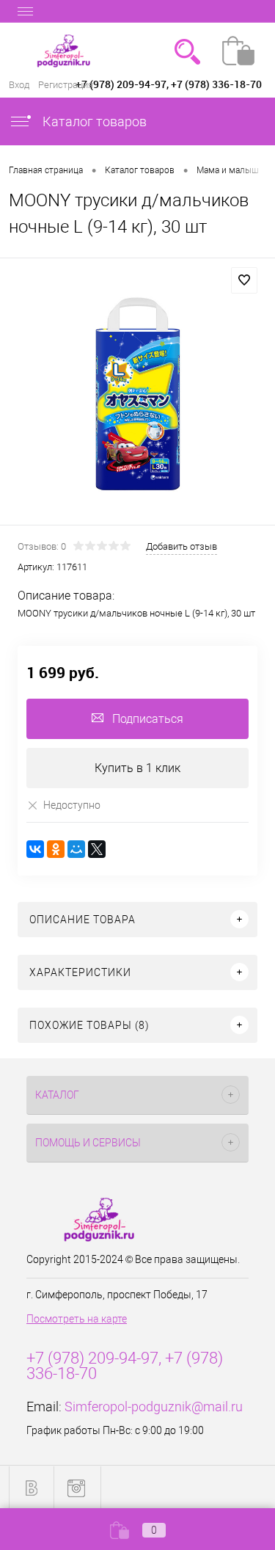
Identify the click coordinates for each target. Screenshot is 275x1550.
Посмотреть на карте (76, 1319)
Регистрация (65, 84)
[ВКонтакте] (35, 849)
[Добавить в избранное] (244, 280)
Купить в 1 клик (137, 768)
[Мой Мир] (76, 849)
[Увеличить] (137, 394)
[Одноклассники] (56, 849)
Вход (19, 84)
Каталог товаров (93, 121)
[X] (97, 849)
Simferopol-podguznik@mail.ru (154, 1406)
